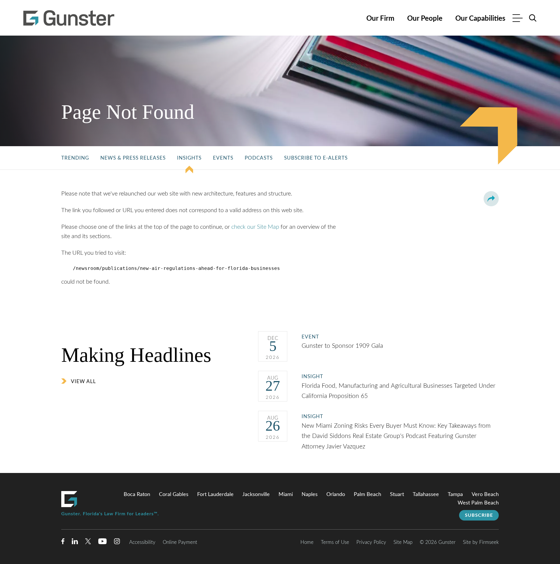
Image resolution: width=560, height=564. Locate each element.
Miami (286, 494)
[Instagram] (117, 542)
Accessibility (142, 542)
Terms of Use (335, 542)
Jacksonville (256, 494)
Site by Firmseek (481, 542)
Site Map (402, 542)
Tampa (455, 494)
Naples (310, 494)
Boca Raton (137, 494)
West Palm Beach (478, 503)
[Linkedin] (75, 542)
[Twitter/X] (88, 542)
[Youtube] (102, 542)
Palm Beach (367, 494)
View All (83, 381)
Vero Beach (485, 494)
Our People (424, 18)
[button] (491, 198)
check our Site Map (255, 227)
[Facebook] (62, 542)
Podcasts (259, 158)
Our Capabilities (480, 18)
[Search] (533, 18)
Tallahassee (426, 494)
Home (307, 542)
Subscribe (479, 515)
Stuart (397, 494)
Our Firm (380, 18)
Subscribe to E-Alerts (316, 158)
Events (223, 158)
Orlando (335, 494)
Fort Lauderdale (215, 494)
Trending (75, 158)
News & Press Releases (133, 158)
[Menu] (517, 19)
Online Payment (180, 542)
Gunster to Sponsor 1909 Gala (343, 346)
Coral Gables (173, 494)
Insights (189, 158)
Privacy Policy (371, 542)
